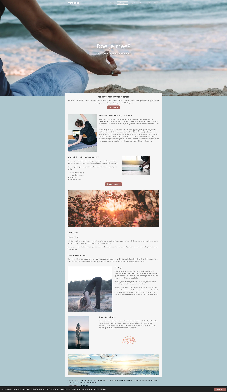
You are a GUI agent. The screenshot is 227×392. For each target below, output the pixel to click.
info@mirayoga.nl (73, 385)
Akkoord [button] (219, 389)
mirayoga (74, 2)
